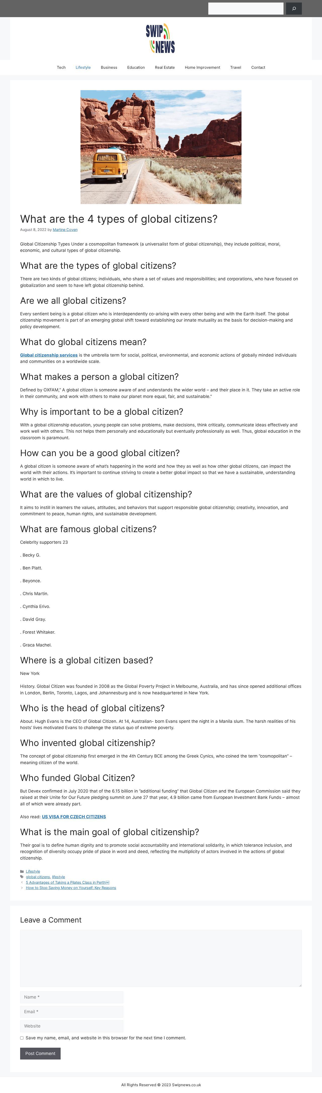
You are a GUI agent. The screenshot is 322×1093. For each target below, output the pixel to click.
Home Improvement (202, 67)
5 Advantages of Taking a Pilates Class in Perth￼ (67, 882)
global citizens (38, 877)
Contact (258, 67)
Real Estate (165, 67)
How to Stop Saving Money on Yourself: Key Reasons (71, 887)
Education (136, 67)
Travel (235, 67)
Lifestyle (83, 67)
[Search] (294, 9)
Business (109, 67)
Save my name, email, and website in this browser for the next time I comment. (106, 1037)
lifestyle (58, 877)
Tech (61, 67)
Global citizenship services (49, 355)
